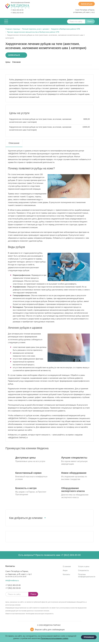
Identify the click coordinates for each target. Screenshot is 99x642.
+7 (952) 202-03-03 (17, 13)
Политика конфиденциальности (86, 575)
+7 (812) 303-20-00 (17, 10)
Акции (65, 570)
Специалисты (83, 570)
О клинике (67, 566)
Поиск (89, 21)
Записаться (86, 4)
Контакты (66, 574)
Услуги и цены (83, 566)
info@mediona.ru (12, 580)
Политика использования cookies (54, 638)
